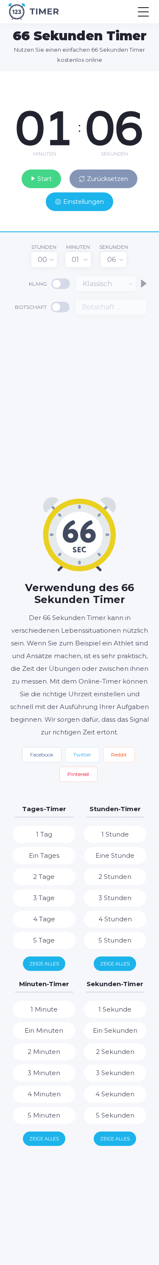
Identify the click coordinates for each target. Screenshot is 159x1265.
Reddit (119, 754)
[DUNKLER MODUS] (131, 79)
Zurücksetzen (107, 179)
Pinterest (78, 774)
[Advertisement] (79, 404)
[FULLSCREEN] (146, 79)
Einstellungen (83, 202)
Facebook (41, 754)
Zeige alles (44, 964)
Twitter (82, 754)
